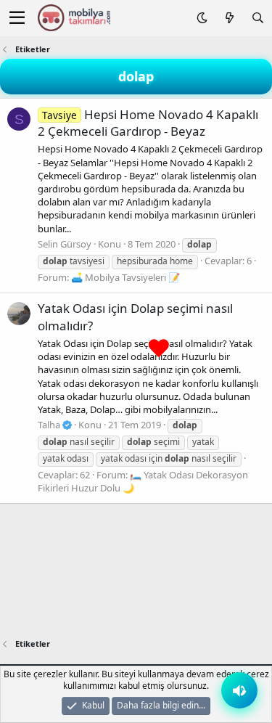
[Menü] (17, 18)
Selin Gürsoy (64, 243)
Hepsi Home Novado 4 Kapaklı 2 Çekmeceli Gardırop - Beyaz (148, 123)
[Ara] (258, 17)
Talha (50, 424)
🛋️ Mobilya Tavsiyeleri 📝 (125, 277)
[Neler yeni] (229, 17)
